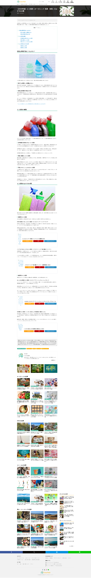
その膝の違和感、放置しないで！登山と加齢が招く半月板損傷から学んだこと (37, 534)
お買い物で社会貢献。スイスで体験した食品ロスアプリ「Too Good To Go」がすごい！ (37, 490)
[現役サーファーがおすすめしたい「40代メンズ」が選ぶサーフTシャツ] (62, 536)
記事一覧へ (53, 360)
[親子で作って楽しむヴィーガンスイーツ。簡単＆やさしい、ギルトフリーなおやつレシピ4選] (37, 405)
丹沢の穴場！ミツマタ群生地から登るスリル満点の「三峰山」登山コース (23, 521)
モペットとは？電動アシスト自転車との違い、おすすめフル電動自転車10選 (69, 533)
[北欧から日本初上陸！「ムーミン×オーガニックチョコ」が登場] (51, 378)
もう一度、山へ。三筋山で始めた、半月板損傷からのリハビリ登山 (51, 521)
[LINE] (79, 552)
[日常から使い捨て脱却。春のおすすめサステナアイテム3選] (23, 480)
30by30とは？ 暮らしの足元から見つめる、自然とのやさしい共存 (23, 504)
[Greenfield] (21, 1)
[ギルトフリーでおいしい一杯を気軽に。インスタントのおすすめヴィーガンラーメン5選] (23, 405)
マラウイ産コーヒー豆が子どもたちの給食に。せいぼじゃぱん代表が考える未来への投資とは (69, 497)
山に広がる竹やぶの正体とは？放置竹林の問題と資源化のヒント (23, 433)
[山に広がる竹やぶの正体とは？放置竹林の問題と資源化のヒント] (23, 423)
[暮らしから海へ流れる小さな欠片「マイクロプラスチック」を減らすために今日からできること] (51, 480)
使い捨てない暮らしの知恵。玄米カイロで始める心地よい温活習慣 (37, 446)
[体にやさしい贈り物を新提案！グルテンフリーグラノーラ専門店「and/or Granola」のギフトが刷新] (51, 391)
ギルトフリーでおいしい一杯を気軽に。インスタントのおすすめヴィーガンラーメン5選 (23, 415)
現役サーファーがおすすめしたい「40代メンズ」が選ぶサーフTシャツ (69, 537)
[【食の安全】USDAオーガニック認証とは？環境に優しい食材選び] (23, 378)
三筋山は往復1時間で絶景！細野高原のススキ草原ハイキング (37, 521)
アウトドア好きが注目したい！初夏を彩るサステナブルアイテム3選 (37, 477)
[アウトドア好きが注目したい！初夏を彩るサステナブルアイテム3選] (37, 467)
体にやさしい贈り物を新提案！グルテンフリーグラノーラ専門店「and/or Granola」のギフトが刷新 (51, 402)
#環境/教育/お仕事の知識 (21, 348)
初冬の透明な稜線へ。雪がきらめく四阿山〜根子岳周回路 (37, 547)
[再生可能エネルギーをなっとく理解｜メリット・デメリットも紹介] (37, 423)
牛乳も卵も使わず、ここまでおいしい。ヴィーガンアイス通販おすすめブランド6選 (51, 415)
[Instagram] (46, 569)
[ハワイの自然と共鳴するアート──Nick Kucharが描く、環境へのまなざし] (62, 505)
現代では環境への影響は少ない (26, 32)
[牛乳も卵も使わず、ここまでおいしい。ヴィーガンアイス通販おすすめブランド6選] (51, 405)
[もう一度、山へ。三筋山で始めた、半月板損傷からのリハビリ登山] (51, 511)
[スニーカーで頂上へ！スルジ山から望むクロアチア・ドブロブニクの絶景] (51, 537)
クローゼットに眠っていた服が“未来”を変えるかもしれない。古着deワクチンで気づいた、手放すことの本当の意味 (51, 446)
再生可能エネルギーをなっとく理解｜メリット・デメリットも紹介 (37, 433)
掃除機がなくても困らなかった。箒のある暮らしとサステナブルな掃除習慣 (23, 446)
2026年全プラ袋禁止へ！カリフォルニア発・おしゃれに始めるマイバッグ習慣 (37, 460)
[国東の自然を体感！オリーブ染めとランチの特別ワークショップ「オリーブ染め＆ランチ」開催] (37, 391)
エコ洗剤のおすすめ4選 (24, 43)
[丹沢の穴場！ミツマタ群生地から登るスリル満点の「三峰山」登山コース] (23, 511)
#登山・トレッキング (45, 348)
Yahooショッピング (50, 303)
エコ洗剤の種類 (22, 36)
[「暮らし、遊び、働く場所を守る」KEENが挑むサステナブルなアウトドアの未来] (62, 514)
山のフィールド (19, 519)
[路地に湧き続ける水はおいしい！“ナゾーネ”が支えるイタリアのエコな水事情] (51, 467)
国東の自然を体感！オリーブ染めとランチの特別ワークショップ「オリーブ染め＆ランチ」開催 (37, 402)
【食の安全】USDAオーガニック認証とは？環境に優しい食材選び (23, 388)
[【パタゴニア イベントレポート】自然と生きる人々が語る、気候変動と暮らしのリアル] (62, 500)
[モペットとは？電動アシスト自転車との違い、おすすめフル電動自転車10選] (62, 531)
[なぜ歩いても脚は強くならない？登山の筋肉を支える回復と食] (23, 537)
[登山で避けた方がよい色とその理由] (62, 540)
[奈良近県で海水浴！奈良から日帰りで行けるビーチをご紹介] (62, 522)
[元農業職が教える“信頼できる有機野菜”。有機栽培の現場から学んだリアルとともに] (23, 391)
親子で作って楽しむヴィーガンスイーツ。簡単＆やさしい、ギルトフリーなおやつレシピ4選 (37, 415)
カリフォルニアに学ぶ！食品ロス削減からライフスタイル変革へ (23, 460)
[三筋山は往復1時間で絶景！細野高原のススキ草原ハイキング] (37, 511)
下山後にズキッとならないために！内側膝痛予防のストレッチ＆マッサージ (23, 534)
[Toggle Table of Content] (38, 27)
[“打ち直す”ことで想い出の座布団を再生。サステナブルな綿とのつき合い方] (37, 378)
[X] (34, 552)
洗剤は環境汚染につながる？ (25, 30)
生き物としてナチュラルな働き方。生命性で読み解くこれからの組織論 (69, 511)
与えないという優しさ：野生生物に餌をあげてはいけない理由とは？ (51, 433)
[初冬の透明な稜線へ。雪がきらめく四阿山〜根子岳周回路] (37, 537)
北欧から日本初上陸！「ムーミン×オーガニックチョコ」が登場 (51, 388)
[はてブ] (57, 552)
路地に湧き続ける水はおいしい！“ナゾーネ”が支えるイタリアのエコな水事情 (51, 477)
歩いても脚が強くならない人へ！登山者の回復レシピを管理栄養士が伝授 (51, 534)
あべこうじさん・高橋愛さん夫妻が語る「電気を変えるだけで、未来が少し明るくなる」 (51, 504)
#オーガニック (29, 348)
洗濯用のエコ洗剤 (23, 45)
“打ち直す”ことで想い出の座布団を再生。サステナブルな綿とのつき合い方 (37, 388)
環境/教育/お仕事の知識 (20, 386)
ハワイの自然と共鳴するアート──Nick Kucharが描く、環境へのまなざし (69, 506)
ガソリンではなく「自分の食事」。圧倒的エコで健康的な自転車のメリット (23, 477)
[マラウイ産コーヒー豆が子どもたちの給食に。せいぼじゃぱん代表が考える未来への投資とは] (62, 496)
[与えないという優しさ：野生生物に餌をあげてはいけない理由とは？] (51, 423)
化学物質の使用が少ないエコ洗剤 (26, 38)
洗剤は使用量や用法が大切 (25, 34)
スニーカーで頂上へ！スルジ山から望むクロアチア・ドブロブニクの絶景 (51, 547)
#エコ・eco (38, 348)
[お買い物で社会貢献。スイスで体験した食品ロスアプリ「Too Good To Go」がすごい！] (37, 480)
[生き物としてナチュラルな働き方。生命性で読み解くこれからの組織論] (62, 509)
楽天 (39, 303)
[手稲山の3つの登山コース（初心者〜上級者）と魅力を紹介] (62, 527)
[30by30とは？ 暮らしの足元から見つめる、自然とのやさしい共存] (23, 494)
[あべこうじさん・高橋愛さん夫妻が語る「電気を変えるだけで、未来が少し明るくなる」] (51, 494)
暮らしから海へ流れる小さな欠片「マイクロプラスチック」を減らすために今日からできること (51, 490)
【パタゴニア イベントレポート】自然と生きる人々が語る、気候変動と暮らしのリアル (69, 502)
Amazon (29, 303)
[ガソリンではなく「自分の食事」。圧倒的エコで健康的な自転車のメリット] (23, 467)
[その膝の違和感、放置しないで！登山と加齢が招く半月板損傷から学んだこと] (37, 524)
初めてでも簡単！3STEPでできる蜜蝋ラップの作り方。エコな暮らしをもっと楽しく (51, 460)
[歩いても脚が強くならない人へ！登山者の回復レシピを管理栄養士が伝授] (51, 524)
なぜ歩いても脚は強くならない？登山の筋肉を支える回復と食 (23, 547)
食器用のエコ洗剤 (23, 47)
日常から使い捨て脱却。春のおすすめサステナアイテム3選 (23, 490)
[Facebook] (11, 552)
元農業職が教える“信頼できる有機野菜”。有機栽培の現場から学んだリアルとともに (23, 402)
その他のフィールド (48, 386)
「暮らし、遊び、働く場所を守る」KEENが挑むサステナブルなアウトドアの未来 (69, 515)
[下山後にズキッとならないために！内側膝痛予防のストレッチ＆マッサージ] (23, 524)
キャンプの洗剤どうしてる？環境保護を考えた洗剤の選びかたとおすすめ (31, 103)
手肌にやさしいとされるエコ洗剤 (26, 41)
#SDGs (34, 348)
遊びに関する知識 (27, 559)
